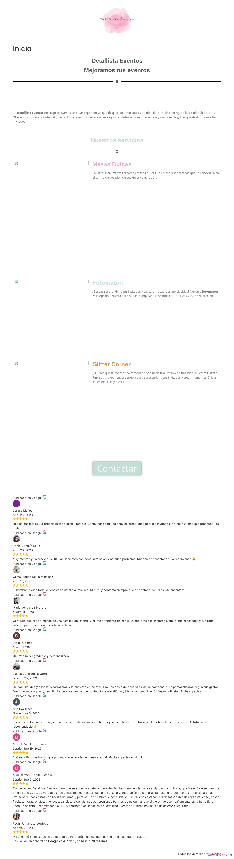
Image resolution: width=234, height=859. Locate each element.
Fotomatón (107, 282)
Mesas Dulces (111, 164)
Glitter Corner (111, 364)
